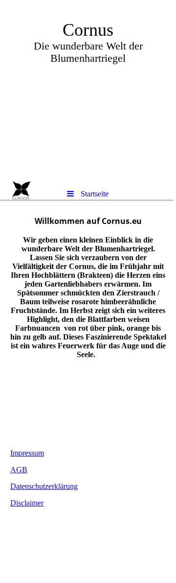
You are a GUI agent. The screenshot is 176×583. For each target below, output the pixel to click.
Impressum (27, 453)
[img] (88, 90)
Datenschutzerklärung (44, 486)
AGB (18, 469)
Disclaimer (27, 503)
